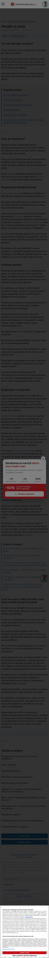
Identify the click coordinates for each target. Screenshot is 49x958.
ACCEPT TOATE (24, 952)
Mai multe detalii (29, 917)
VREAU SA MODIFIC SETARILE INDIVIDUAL (24, 955)
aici (13, 927)
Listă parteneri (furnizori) (8, 949)
